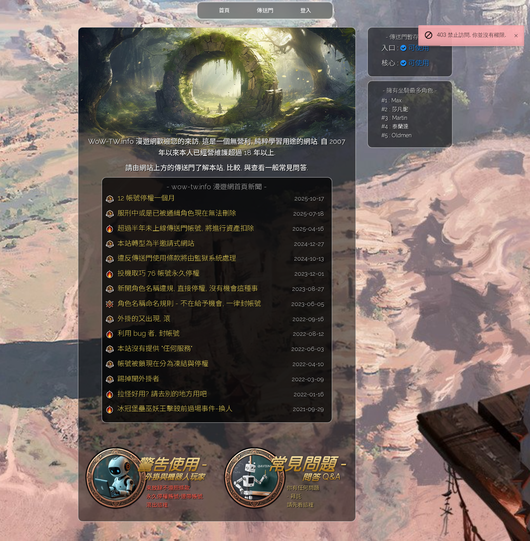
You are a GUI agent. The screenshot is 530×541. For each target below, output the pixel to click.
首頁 (224, 10)
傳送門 (265, 10)
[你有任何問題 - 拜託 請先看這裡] (286, 477)
